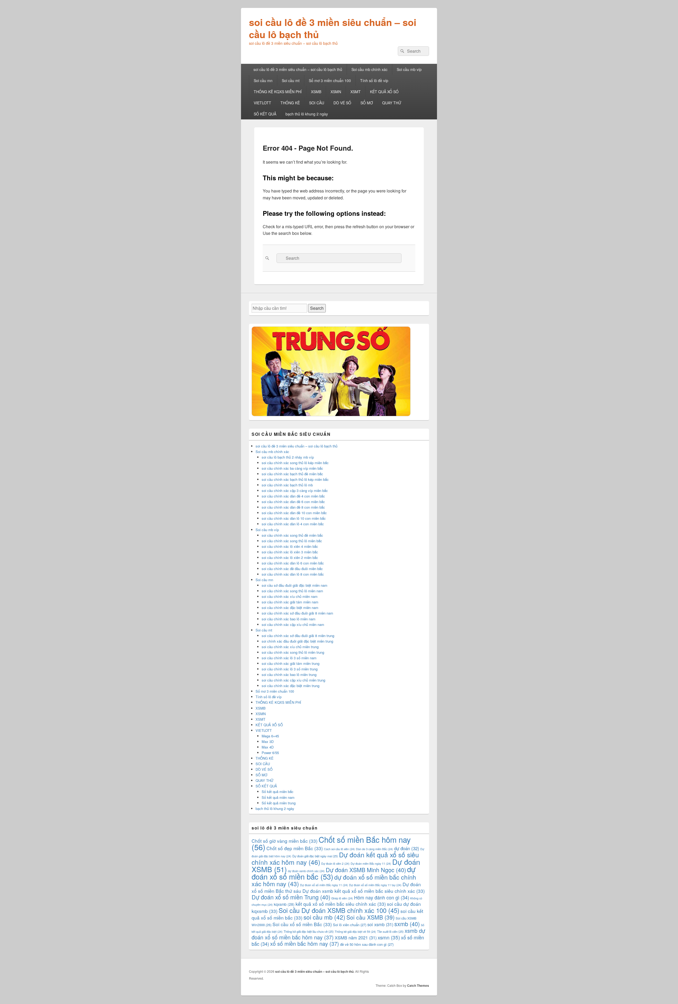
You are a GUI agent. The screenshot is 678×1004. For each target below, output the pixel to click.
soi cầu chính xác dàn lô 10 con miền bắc (294, 518)
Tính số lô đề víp (374, 80)
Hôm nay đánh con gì (381, 897)
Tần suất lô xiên (390, 931)
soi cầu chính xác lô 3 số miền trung (290, 668)
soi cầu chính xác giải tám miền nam (290, 601)
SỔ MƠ (366, 102)
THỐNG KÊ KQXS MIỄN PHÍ (278, 91)
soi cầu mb (324, 917)
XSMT (355, 91)
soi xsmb (380, 924)
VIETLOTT (262, 102)
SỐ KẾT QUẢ (265, 113)
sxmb (407, 924)
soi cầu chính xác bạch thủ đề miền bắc (292, 473)
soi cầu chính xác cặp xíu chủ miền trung (293, 680)
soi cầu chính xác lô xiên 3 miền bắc (290, 551)
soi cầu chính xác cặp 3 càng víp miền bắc (295, 490)
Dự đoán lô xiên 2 (335, 864)
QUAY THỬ (391, 102)
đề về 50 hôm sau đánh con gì (367, 944)
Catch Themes (418, 985)
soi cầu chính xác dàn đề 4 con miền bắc (293, 496)
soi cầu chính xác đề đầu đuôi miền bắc (292, 568)
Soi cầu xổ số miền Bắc (302, 924)
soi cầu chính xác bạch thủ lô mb (287, 484)
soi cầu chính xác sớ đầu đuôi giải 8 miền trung (298, 635)
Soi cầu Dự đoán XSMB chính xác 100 (339, 910)
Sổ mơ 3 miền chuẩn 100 (330, 80)
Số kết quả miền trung (279, 802)
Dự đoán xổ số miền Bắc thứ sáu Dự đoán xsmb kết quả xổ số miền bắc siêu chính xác (338, 887)
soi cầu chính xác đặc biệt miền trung (290, 685)
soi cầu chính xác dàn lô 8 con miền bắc (293, 574)
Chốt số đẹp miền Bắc (294, 848)
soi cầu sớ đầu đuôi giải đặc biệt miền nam (294, 585)
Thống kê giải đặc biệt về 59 (355, 932)
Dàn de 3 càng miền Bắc (374, 849)
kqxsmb (284, 904)
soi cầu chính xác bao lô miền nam (288, 618)
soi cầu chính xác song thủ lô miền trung (293, 652)
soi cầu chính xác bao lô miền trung (289, 674)
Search (317, 308)
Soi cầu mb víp (409, 69)
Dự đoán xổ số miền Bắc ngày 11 (324, 885)
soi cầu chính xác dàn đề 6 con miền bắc (293, 501)
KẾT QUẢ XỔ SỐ (384, 91)
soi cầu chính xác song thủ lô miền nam (292, 590)
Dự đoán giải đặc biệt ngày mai (315, 856)
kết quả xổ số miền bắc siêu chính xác (341, 903)
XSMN (336, 91)
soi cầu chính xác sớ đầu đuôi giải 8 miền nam (297, 613)
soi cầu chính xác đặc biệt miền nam (290, 607)
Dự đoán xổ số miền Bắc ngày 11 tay (375, 885)
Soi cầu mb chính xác (369, 69)
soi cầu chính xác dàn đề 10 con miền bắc (294, 512)
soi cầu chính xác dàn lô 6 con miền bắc (293, 563)
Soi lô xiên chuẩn (349, 924)
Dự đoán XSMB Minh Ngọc (366, 870)
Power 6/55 (270, 752)
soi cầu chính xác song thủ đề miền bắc (292, 535)
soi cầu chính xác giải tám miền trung (290, 663)
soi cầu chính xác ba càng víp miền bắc (292, 468)
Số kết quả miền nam (278, 797)
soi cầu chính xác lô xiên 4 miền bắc (290, 546)
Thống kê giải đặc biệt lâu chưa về (309, 931)
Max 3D (268, 741)
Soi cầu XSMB (370, 917)
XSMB (316, 91)
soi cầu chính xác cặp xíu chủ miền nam (293, 624)
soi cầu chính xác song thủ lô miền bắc (292, 540)
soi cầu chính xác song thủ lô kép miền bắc (295, 462)
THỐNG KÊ (290, 102)
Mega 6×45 (270, 735)
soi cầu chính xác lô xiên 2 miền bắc (290, 557)
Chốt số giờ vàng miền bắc (285, 840)
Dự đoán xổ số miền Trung (291, 897)
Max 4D (268, 747)
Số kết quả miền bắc (277, 791)
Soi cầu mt (291, 80)
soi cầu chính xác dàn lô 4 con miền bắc (293, 523)
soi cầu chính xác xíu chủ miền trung (290, 646)
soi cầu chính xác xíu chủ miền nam (290, 596)
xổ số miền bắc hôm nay (304, 943)
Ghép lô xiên (342, 898)
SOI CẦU (316, 102)
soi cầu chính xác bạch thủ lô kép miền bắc (295, 479)
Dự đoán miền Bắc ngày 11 (371, 864)
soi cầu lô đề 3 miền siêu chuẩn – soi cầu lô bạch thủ (332, 28)
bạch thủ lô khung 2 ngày (307, 113)
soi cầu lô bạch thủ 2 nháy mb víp (288, 457)
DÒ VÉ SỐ (342, 102)
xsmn (389, 937)
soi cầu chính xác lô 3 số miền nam (289, 657)
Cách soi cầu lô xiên (339, 849)
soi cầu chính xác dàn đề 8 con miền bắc (293, 507)
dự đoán (406, 848)
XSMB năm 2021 (356, 937)
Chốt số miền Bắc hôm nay (331, 843)
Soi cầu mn (263, 80)
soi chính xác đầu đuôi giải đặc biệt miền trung (297, 641)
